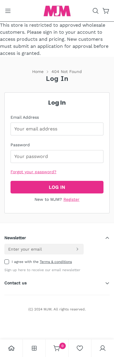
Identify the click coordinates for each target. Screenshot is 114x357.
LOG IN (57, 187)
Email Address (25, 117)
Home (38, 71)
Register (71, 199)
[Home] (11, 348)
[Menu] (7, 10)
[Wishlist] (79, 348)
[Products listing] (34, 348)
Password (20, 144)
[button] (95, 10)
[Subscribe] (77, 249)
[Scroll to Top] (103, 326)
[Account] (102, 348)
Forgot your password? (33, 171)
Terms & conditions (56, 262)
